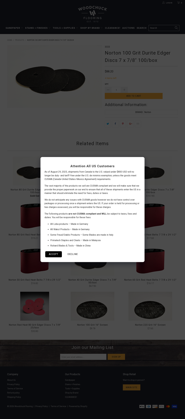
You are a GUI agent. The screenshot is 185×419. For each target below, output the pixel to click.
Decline (72, 254)
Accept (53, 254)
